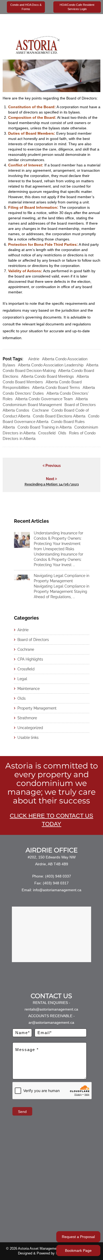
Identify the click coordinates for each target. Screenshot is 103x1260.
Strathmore (27, 718)
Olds (62, 433)
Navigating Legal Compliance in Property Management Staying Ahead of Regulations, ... (61, 591)
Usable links (28, 737)
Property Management (37, 708)
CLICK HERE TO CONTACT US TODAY (51, 819)
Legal (22, 679)
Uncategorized (30, 728)
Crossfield (46, 433)
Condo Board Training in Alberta (44, 427)
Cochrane (40, 410)
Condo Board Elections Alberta (59, 416)
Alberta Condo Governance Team (44, 399)
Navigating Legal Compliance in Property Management (61, 578)
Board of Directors (33, 640)
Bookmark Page (78, 1250)
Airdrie (33, 359)
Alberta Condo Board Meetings (47, 376)
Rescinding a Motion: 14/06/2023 (52, 484)
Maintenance (28, 688)
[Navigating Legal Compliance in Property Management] (22, 577)
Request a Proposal (78, 1237)
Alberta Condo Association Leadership (50, 365)
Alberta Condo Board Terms (56, 387)
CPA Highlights (30, 659)
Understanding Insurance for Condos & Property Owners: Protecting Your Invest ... (58, 559)
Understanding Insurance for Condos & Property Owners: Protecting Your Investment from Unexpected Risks (58, 541)
